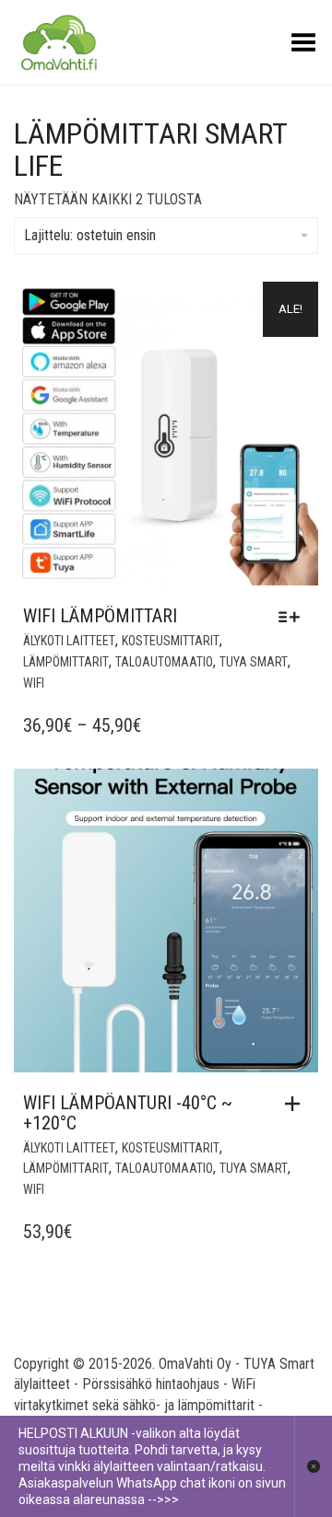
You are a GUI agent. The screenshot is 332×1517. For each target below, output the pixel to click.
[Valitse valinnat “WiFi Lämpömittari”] (294, 616)
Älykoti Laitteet (69, 640)
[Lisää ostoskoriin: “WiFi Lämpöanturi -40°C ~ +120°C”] (297, 1103)
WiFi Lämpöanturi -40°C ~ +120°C (127, 1113)
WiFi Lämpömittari (100, 616)
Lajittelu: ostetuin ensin (90, 235)
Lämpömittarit (66, 661)
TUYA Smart (253, 661)
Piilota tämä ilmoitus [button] (313, 1466)
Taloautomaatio (164, 661)
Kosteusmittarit (170, 640)
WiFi (33, 683)
